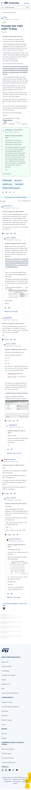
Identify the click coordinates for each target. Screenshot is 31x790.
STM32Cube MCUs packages (11, 188)
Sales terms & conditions (20, 779)
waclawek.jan (9, 130)
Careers (4, 679)
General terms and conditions (10, 693)
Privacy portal (17, 781)
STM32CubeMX (7, 180)
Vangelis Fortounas (9, 459)
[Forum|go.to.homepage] (11, 3)
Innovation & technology (8, 675)
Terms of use (7, 779)
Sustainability (5, 670)
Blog (3, 688)
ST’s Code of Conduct (8, 758)
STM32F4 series (7, 184)
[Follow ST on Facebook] (13, 770)
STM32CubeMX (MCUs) (9, 12)
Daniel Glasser (8, 205)
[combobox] (15, 7)
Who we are (5, 662)
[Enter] (3, 7)
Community (5, 711)
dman (5, 17)
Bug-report (18, 180)
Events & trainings (7, 720)
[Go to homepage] (5, 652)
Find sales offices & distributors (10, 706)
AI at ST (4, 724)
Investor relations (6, 666)
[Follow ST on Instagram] (10, 770)
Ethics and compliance (8, 749)
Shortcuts (4, 733)
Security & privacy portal (8, 762)
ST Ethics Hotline (6, 753)
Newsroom (5, 715)
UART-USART (19, 184)
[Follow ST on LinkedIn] (6, 770)
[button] (2, 3)
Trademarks (7, 781)
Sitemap (4, 738)
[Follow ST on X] (2, 770)
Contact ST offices (7, 702)
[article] (15, 220)
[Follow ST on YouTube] (17, 770)
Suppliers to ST (6, 684)
